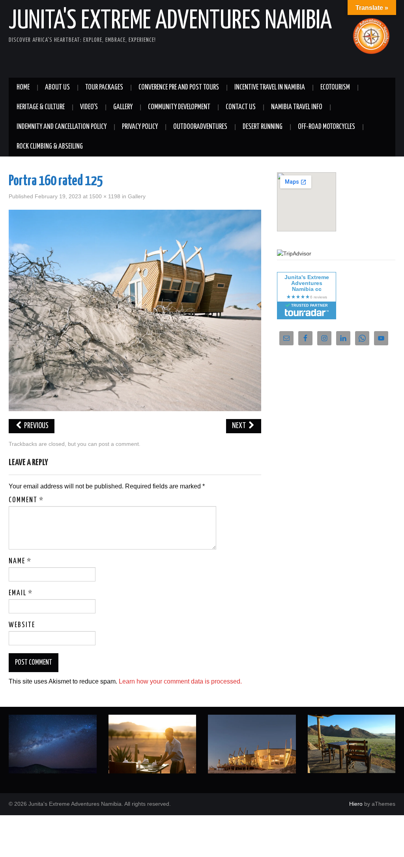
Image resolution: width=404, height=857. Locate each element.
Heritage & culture (41, 107)
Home (23, 87)
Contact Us (241, 107)
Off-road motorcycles (326, 126)
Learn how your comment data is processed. (180, 681)
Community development (179, 107)
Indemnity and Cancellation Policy (62, 126)
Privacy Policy (140, 126)
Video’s (89, 107)
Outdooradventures (200, 126)
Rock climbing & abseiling (50, 146)
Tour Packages (104, 87)
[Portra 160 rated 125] (135, 310)
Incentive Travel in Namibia (269, 87)
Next (239, 426)
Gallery (123, 107)
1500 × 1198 (104, 196)
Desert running (262, 126)
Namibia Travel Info (296, 107)
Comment (26, 500)
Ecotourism (335, 87)
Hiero (356, 804)
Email (21, 593)
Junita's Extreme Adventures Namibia (170, 21)
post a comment (119, 444)
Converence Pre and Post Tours (178, 87)
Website (22, 625)
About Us (57, 87)
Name (20, 561)
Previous (36, 426)
